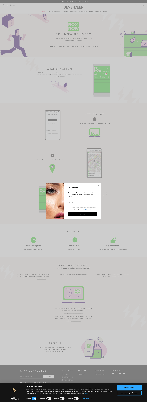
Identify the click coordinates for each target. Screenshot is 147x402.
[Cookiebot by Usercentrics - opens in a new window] (14, 398)
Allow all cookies (129, 387)
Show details (85, 398)
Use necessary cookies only (129, 393)
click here (88, 393)
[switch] (48, 398)
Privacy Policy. (87, 209)
